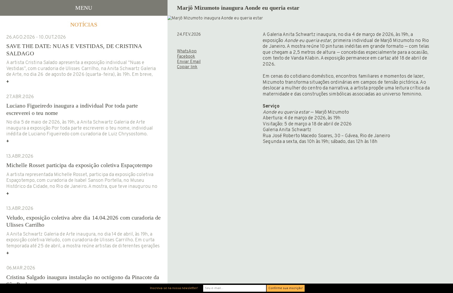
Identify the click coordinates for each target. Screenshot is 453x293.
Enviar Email (189, 62)
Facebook (186, 56)
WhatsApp (187, 51)
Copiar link (187, 67)
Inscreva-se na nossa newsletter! (174, 288)
